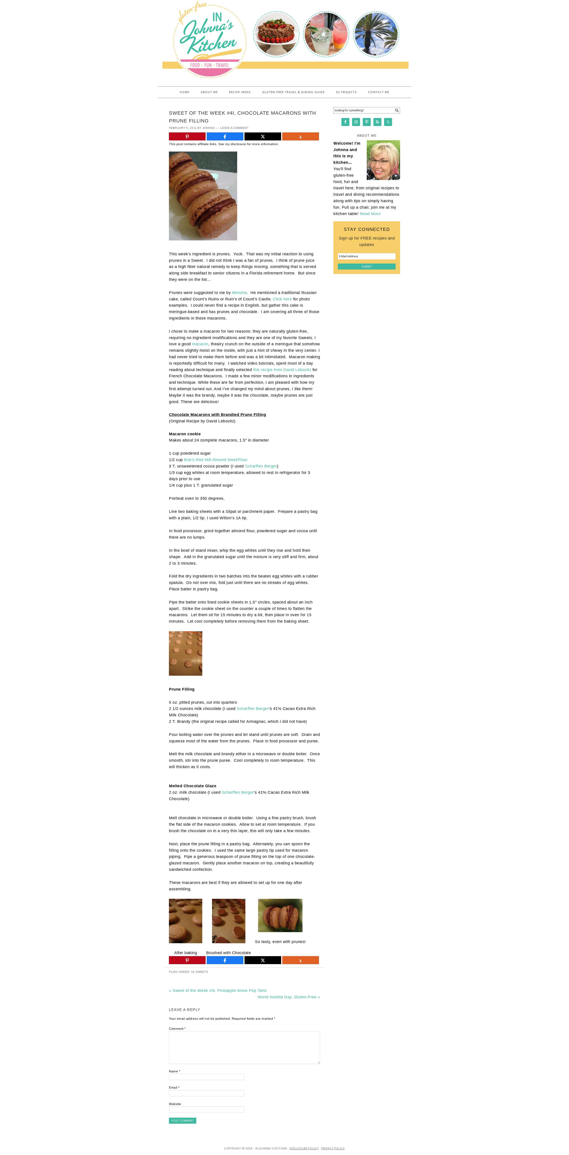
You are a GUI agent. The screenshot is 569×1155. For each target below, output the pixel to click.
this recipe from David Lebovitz (282, 370)
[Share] (225, 137)
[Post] (263, 137)
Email (174, 1087)
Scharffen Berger (261, 466)
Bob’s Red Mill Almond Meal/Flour (216, 460)
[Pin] (187, 137)
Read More (370, 214)
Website (175, 1104)
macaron (200, 344)
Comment (177, 1028)
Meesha (239, 292)
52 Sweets (199, 971)
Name (174, 1071)
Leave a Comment (234, 128)
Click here (282, 299)
